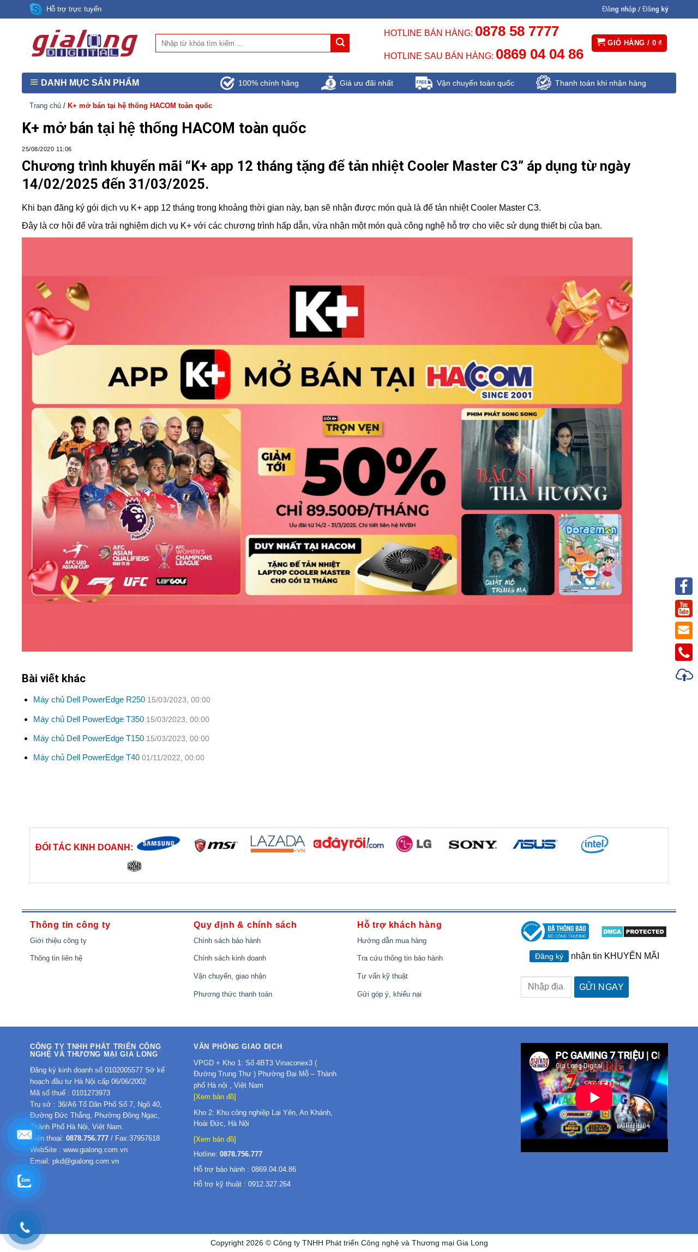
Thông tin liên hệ (56, 958)
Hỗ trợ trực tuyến (73, 9)
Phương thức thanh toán (233, 994)
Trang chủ (45, 106)
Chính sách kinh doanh (230, 958)
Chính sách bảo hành (227, 941)
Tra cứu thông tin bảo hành (400, 958)
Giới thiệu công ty (58, 941)
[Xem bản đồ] (215, 1097)
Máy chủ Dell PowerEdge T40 (86, 757)
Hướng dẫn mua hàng (391, 941)
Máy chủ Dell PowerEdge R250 (89, 699)
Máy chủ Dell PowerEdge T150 (88, 738)
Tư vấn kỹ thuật (382, 976)
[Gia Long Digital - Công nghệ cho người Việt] (84, 43)
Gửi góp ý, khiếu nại (389, 994)
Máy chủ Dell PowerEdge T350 (88, 719)
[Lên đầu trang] (685, 676)
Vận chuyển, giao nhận (230, 976)
